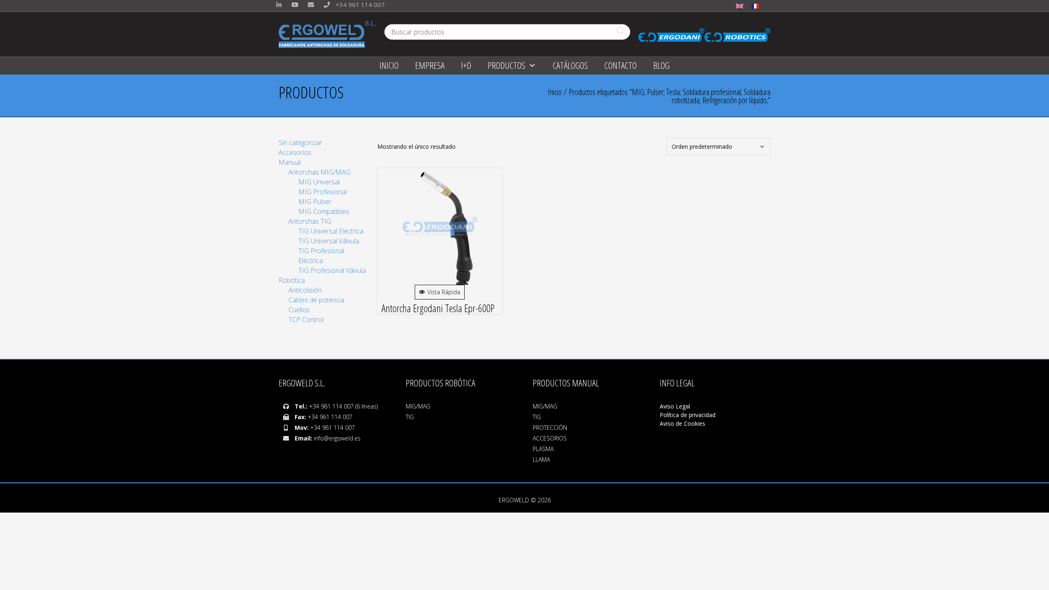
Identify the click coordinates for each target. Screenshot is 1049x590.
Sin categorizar (300, 142)
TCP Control (306, 319)
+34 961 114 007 (359, 4)
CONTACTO (620, 65)
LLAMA (541, 459)
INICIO (389, 65)
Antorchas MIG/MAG (319, 172)
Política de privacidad (687, 415)
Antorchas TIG (309, 221)
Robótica (292, 280)
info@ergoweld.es (337, 438)
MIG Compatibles (323, 211)
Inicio (555, 92)
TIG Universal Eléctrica (330, 231)
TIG (410, 417)
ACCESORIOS (550, 438)
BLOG (661, 65)
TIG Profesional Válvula (332, 270)
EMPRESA (430, 65)
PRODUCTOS (506, 65)
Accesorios (295, 152)
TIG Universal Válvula (328, 240)
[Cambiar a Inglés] (739, 5)
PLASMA (543, 449)
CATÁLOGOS (570, 65)
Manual (290, 162)
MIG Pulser (315, 201)
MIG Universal (319, 181)
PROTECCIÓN (550, 427)
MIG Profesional (322, 191)
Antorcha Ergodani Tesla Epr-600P (438, 308)
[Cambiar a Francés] (755, 5)
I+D (466, 65)
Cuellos (299, 309)
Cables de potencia (316, 299)
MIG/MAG (418, 406)
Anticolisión (305, 290)
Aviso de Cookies (682, 423)
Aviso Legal (676, 406)
